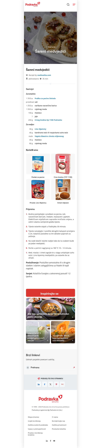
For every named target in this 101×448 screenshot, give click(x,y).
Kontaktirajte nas (58, 421)
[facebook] (44, 384)
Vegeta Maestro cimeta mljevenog (49, 136)
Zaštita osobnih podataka (38, 425)
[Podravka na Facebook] (50, 441)
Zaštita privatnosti (59, 425)
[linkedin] (38, 384)
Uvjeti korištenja (34, 421)
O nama (55, 417)
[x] (50, 384)
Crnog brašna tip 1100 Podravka (48, 120)
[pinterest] (56, 384)
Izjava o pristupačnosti (37, 429)
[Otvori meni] (74, 4)
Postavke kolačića (59, 429)
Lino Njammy (40, 129)
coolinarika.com (44, 75)
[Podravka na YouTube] (54, 441)
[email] (62, 384)
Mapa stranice (33, 417)
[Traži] (68, 4)
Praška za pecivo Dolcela (45, 98)
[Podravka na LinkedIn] (47, 441)
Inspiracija (52, 47)
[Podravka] (32, 6)
